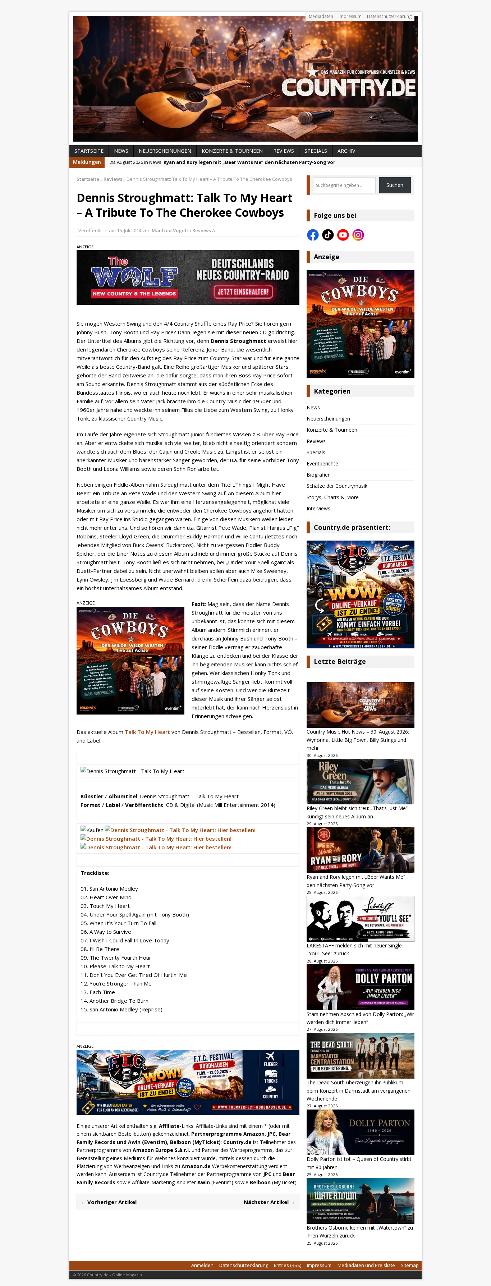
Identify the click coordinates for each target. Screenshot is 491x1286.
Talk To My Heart (147, 731)
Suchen (394, 185)
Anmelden (202, 1265)
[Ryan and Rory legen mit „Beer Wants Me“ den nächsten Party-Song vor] (360, 850)
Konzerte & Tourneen (232, 150)
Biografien (319, 474)
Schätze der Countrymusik (337, 485)
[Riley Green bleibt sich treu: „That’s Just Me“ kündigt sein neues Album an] (360, 782)
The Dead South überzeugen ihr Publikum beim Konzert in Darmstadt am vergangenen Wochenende (358, 1090)
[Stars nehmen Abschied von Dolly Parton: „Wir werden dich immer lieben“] (360, 987)
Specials (315, 150)
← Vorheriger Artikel (109, 1201)
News (121, 150)
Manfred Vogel (169, 230)
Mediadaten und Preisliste (366, 1265)
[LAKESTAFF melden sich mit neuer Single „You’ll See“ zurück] (360, 919)
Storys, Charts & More (333, 497)
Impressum (350, 16)
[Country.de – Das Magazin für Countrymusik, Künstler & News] (245, 78)
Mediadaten (321, 16)
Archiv (346, 150)
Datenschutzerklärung (389, 16)
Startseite (89, 150)
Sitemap (410, 1265)
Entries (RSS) (287, 1265)
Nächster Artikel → (269, 1201)
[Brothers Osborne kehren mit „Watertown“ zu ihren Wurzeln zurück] (360, 1201)
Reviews (283, 150)
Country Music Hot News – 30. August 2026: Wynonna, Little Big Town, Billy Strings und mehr (358, 739)
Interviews (318, 508)
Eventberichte (322, 463)
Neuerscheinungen (165, 150)
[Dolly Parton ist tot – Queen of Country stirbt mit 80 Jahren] (360, 1133)
